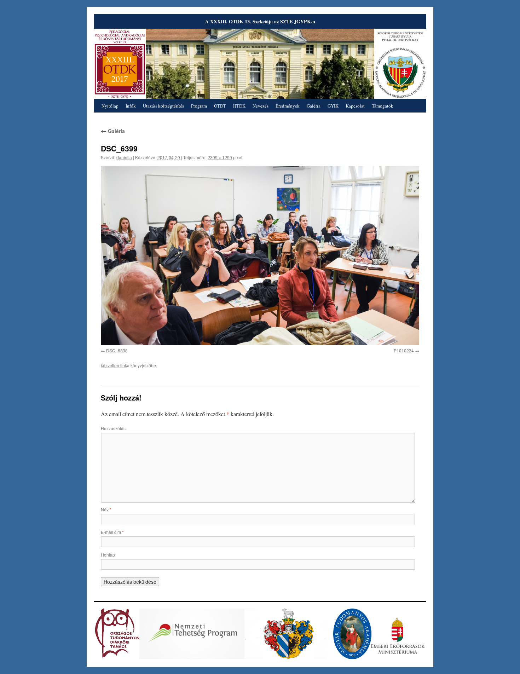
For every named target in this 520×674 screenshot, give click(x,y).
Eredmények (288, 106)
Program (199, 106)
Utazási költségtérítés (163, 106)
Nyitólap (110, 106)
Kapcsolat (355, 106)
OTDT (220, 106)
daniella (124, 157)
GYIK (333, 106)
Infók (131, 106)
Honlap (108, 555)
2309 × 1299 (220, 157)
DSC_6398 (117, 350)
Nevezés (260, 106)
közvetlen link (114, 365)
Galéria (313, 106)
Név (106, 509)
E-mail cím (112, 532)
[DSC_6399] (260, 255)
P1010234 (404, 350)
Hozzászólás (113, 428)
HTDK (239, 106)
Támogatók (382, 106)
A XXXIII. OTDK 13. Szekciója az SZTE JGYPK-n (260, 21)
